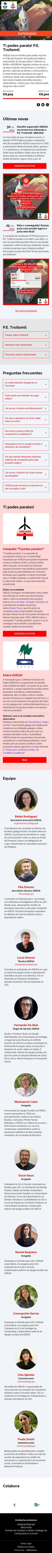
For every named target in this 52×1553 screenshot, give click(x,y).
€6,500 (44, 94)
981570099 (26, 1527)
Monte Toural (16, 608)
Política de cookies (26, 1547)
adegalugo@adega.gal (26, 964)
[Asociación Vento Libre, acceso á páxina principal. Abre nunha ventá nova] (37, 1505)
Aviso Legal (26, 1543)
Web (24, 760)
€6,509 (8, 94)
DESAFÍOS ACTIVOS (24, 166)
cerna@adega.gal (26, 1381)
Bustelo (40, 602)
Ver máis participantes (26, 311)
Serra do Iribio (17, 602)
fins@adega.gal (26, 894)
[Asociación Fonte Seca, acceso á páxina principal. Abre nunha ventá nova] (14, 1505)
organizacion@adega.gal (26, 823)
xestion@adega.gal (26, 1446)
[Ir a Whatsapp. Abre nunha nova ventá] (47, 105)
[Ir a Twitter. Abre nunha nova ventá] (43, 105)
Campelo (30, 602)
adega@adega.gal (26, 1524)
